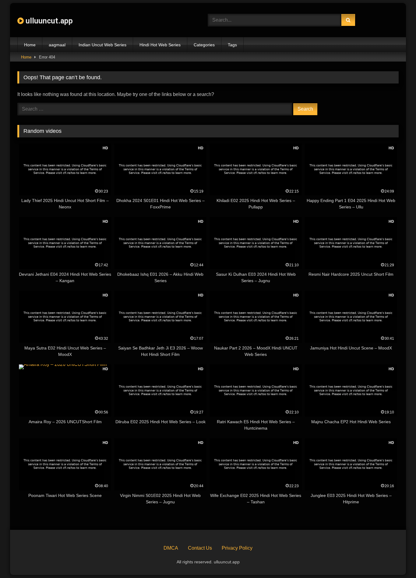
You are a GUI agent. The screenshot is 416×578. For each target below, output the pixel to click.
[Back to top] (397, 560)
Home (30, 44)
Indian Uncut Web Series (102, 44)
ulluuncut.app (48, 20)
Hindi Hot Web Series (160, 44)
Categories (204, 44)
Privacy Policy (237, 548)
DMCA (171, 548)
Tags (232, 44)
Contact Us (200, 548)
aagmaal (57, 44)
